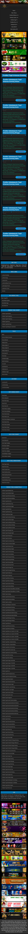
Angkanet (17, 927)
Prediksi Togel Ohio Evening (7, 655)
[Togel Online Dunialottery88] (14, 881)
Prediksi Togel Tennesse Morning (8, 726)
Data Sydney (4, 925)
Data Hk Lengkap (5, 448)
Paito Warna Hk (5, 405)
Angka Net (7, 922)
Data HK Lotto (14, 930)
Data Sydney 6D (14, 29)
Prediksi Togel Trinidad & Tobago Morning (10, 740)
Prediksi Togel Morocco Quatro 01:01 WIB (10, 631)
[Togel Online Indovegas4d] (14, 916)
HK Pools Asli (19, 931)
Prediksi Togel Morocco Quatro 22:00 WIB (10, 639)
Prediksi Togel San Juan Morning (8, 686)
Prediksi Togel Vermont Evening (8, 772)
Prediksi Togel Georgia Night (7, 562)
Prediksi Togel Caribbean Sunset (8, 527)
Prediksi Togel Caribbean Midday (8, 524)
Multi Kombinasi (5, 361)
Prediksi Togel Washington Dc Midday (9, 782)
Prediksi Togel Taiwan (6, 718)
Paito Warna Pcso (5, 421)
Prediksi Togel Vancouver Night (8, 753)
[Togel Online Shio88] (14, 910)
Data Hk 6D (14, 26)
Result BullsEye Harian (6, 479)
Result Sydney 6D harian (6, 474)
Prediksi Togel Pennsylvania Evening (9, 676)
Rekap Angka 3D (5, 347)
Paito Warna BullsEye (6, 411)
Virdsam (3, 922)
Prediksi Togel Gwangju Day (7, 567)
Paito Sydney (10, 266)
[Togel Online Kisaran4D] (14, 52)
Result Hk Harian (5, 466)
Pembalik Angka (5, 358)
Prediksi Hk (13, 24)
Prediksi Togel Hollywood (7, 572)
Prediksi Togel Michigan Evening (8, 617)
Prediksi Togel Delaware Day (7, 546)
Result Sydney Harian (6, 472)
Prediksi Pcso (13, 22)
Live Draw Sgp (5, 384)
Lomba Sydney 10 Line (6, 283)
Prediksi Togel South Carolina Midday (9, 700)
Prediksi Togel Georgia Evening (8, 556)
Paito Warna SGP (14, 924)
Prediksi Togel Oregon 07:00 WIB (8, 663)
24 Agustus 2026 (7, 83)
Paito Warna (14, 12)
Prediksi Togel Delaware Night (8, 548)
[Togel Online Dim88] (14, 40)
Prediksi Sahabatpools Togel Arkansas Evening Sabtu (12, 157)
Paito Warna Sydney (6, 424)
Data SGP (24, 924)
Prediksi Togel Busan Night (7, 514)
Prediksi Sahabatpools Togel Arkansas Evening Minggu (12, 132)
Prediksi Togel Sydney (6, 313)
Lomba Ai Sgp (5, 277)
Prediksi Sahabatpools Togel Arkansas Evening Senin (12, 106)
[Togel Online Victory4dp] (14, 817)
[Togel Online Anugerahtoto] (14, 887)
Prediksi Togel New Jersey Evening (9, 641)
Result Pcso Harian (5, 482)
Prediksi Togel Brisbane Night (8, 506)
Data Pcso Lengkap (6, 450)
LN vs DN (4, 363)
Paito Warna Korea (5, 413)
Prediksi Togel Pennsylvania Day (8, 673)
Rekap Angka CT (5, 345)
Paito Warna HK (13, 922)
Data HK (20, 924)
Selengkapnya (21, 100)
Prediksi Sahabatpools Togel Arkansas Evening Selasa (12, 80)
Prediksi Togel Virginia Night (7, 777)
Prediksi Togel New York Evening (8, 647)
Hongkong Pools (5, 265)
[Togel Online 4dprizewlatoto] (14, 852)
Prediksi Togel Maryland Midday (8, 609)
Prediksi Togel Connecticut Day (8, 540)
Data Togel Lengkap (6, 443)
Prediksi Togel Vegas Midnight (8, 761)
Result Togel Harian (6, 469)
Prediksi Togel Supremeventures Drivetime (10, 702)
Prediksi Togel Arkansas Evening (14, 75)
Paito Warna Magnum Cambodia (8, 419)
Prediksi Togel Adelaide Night (8, 493)
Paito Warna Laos (5, 416)
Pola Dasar (4, 355)
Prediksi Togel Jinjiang (6, 594)
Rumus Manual (5, 339)
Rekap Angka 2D (5, 350)
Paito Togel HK (4, 298)
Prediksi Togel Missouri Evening (8, 625)
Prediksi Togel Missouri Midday (8, 628)
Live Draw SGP (11, 927)
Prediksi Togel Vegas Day (7, 756)
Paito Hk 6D (4, 403)
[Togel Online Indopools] (14, 904)
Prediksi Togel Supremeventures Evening (10, 708)
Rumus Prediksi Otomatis (7, 337)
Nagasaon (12, 265)
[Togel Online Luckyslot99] (14, 869)
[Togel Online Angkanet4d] (14, 898)
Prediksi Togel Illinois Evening (8, 578)
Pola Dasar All (5, 353)
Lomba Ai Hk (4, 280)
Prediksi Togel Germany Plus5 (8, 564)
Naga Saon (18, 265)
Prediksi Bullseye (13, 15)
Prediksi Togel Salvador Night (8, 684)
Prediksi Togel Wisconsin (7, 787)
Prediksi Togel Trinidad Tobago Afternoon (10, 742)
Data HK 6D (9, 925)
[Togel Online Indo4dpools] (14, 864)
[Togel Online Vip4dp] (14, 875)
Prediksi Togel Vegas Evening (8, 758)
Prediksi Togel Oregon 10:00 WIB (8, 665)
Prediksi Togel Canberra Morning (8, 517)
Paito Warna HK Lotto (6, 930)
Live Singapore (10, 796)
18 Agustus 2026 (7, 237)
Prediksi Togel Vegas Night (7, 766)
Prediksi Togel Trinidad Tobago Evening (10, 745)
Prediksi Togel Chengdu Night (8, 532)
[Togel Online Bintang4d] (14, 840)
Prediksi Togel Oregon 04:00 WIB (8, 660)
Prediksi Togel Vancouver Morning (8, 750)
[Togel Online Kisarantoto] (14, 58)
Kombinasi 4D (5, 366)
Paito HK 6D (4, 795)
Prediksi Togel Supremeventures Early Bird (10, 705)
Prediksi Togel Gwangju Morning (8, 570)
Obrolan (3, 291)
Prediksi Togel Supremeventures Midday (10, 710)
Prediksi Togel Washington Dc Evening (9, 779)
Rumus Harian (5, 374)
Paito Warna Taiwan (6, 429)
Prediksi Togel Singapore (7, 316)
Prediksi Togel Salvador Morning (8, 681)
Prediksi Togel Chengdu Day (7, 530)
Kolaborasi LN (5, 369)
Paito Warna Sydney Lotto (21, 928)
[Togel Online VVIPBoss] (14, 34)
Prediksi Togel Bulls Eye (6, 324)
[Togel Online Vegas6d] (14, 829)
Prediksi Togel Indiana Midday (8, 586)
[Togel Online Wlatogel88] (14, 846)
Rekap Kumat (4, 342)
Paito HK (4, 266)
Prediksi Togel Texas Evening (7, 732)
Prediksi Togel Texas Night (7, 737)
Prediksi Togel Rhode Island (7, 679)
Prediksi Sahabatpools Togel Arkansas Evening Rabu (12, 234)
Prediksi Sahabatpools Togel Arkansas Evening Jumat (12, 183)
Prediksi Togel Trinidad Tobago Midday (9, 748)
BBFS (3, 334)
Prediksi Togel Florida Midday (8, 554)
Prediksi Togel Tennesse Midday (8, 724)
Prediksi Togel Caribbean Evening (8, 522)
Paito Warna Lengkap (6, 408)
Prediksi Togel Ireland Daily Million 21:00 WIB (10, 591)
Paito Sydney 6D (5, 397)
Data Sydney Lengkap (6, 456)
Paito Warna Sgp (5, 400)
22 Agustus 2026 (7, 135)
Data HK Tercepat (12, 798)
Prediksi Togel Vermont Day (7, 769)
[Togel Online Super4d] (14, 46)
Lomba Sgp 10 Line (6, 285)
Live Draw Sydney (8, 267)
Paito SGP (24, 265)
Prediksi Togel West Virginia (7, 785)
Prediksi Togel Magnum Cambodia (9, 326)
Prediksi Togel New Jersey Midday (8, 644)
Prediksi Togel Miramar (6, 623)
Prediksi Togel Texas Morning (8, 734)
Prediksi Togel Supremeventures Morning (10, 713)
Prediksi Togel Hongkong (7, 318)
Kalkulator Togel (5, 371)
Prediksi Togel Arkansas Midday (8, 498)
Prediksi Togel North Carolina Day (8, 649)
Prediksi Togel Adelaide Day (7, 490)
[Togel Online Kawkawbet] (14, 823)
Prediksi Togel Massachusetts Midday (9, 615)
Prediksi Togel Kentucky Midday (8, 599)
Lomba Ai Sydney (5, 275)
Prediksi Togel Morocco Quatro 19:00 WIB (10, 636)
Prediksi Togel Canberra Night (8, 519)
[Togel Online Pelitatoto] (14, 63)
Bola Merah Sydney (6, 300)
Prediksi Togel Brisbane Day (7, 503)
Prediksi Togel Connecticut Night (8, 543)
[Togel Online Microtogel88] (14, 805)
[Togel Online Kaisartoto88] (14, 858)
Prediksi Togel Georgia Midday (8, 559)
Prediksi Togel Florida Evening (8, 551)
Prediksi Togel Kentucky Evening (8, 596)
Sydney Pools (22, 927)
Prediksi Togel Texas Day (7, 729)
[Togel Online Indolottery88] (14, 893)
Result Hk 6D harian (6, 477)
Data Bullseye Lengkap (6, 453)
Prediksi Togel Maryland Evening (8, 607)
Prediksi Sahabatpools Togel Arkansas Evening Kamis (12, 208)
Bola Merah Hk (5, 305)
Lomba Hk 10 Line (5, 288)
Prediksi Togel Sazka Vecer (7, 694)
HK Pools (19, 798)
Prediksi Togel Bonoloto (6, 501)
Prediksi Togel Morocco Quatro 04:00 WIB (10, 633)
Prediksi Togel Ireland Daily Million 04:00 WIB (10, 588)
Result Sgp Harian (5, 464)
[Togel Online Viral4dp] (14, 69)
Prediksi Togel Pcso (6, 321)
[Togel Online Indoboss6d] (14, 811)
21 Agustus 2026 (7, 160)
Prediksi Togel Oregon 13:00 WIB (8, 668)
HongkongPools (11, 928)
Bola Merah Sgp (5, 303)
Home (14, 10)
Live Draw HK (17, 266)
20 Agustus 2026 (7, 186)
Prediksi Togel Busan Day (7, 511)
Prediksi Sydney (13, 17)
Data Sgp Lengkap (5, 445)
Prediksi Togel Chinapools (7, 535)
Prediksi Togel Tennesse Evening (8, 721)
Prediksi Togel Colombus (7, 538)
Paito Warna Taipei (5, 427)
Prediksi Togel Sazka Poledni (7, 692)
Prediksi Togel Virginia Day (7, 774)
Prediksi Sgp (13, 19)
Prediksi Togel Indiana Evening (8, 583)
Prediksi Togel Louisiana (7, 602)
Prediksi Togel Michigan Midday (8, 620)
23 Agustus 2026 (7, 109)
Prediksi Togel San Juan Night (8, 689)
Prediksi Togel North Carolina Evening (9, 652)
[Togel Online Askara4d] (14, 834)
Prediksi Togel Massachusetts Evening (9, 612)
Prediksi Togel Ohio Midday (7, 657)
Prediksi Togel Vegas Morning (8, 764)
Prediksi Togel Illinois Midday (7, 580)
